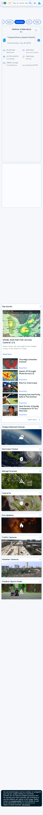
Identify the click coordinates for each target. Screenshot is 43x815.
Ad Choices (26, 805)
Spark (9, 22)
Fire (29, 22)
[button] (40, 792)
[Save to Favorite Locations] (9, 3)
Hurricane (19, 22)
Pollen (37, 22)
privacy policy (16, 801)
